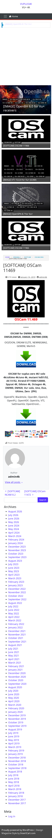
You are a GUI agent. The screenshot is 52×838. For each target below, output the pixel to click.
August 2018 (15, 771)
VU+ (12, 166)
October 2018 (15, 764)
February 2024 (16, 539)
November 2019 (17, 718)
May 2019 (13, 740)
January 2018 (15, 796)
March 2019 (14, 747)
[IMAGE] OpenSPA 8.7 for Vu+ (18, 24)
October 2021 (15, 638)
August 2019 (15, 729)
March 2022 (14, 620)
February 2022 (16, 624)
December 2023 (17, 546)
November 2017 (17, 803)
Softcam (18, 142)
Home (14, 16)
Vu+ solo (19, 169)
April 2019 (13, 743)
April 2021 (13, 659)
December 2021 (17, 631)
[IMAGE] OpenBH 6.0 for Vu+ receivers (24, 108)
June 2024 (13, 525)
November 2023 (17, 550)
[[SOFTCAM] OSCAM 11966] (26, 128)
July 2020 (13, 690)
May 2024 (13, 529)
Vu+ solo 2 (29, 169)
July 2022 (13, 606)
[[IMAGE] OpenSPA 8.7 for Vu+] (26, 196)
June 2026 (13, 518)
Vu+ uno (41, 173)
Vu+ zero (30, 176)
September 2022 (17, 599)
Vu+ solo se (8, 173)
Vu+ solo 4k (37, 99)
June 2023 (13, 567)
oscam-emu (8, 142)
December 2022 (17, 588)
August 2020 (15, 687)
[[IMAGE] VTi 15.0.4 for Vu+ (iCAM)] (26, 162)
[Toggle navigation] (5, 16)
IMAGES (5, 99)
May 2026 (13, 522)
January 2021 (15, 669)
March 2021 (14, 662)
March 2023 (14, 578)
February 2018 (16, 792)
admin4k (43, 277)
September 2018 (17, 768)
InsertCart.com (27, 833)
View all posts (13, 482)
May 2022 (13, 613)
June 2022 (13, 609)
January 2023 (15, 585)
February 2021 (16, 666)
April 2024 (13, 532)
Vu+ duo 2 (28, 166)
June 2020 (13, 694)
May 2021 (13, 655)
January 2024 (15, 543)
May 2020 (13, 697)
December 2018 (17, 757)
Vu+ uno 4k (19, 103)
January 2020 (15, 711)
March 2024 (14, 536)
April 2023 (13, 574)
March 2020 (14, 704)
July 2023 (13, 564)
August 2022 (15, 603)
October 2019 (15, 722)
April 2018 (13, 785)
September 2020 (17, 683)
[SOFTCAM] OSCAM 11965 (16, 248)
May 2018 (13, 782)
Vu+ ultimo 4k (8, 103)
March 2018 (14, 789)
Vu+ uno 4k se (30, 103)
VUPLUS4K (26, 3)
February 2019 (16, 750)
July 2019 (13, 733)
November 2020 (17, 676)
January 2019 (15, 754)
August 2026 (15, 511)
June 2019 (13, 736)
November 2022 (17, 592)
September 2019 (17, 725)
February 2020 (16, 708)
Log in (11, 816)
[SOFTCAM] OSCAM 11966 (16, 145)
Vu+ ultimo (19, 173)
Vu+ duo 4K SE (25, 99)
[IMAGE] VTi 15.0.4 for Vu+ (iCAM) (19, 179)
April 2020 (13, 701)
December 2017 (17, 799)
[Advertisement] (26, 56)
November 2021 (17, 634)
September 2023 (17, 557)
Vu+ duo (19, 166)
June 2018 (13, 778)
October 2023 (15, 553)
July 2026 (13, 515)
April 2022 (13, 617)
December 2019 (17, 715)
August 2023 (15, 560)
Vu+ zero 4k (42, 103)
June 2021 (13, 652)
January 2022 (15, 627)
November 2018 (17, 761)
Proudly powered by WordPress (18, 830)
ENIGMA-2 (16, 257)
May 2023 (13, 571)
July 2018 (13, 775)
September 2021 (17, 641)
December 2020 (17, 673)
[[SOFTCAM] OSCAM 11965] (26, 230)
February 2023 (16, 581)
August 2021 (15, 645)
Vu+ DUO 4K (14, 99)
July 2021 (13, 648)
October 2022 (15, 595)
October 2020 (15, 680)
